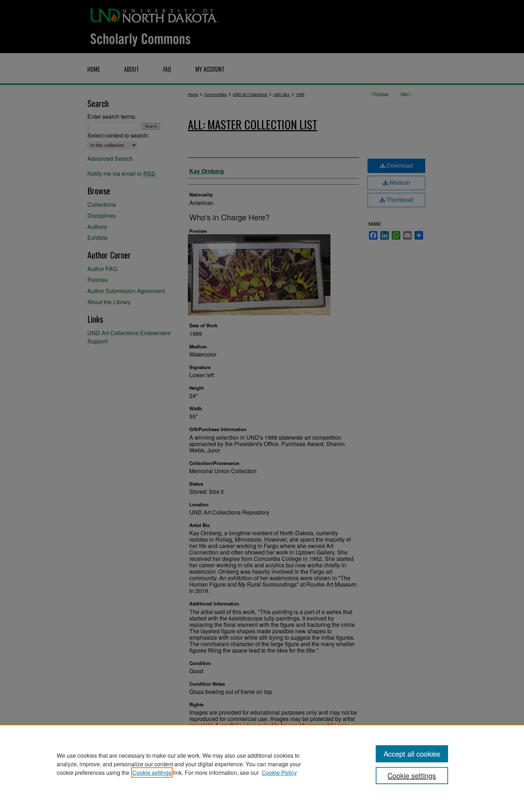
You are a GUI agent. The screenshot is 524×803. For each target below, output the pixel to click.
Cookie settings (151, 772)
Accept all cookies (412, 753)
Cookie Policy (279, 772)
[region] (262, 764)
